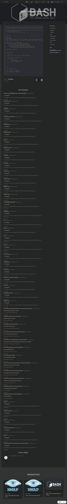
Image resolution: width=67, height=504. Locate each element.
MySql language (53, 36)
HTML (51, 34)
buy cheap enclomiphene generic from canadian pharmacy (18, 308)
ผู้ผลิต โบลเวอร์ (7, 186)
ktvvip (5, 420)
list (60, 50)
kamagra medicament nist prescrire (12, 316)
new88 (5, 401)
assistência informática (9, 116)
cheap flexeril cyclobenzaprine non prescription (15, 339)
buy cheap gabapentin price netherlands (13, 347)
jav (4, 220)
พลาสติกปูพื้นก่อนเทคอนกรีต (9, 202)
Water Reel (6, 171)
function (57, 50)
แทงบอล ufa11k (7, 178)
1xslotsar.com (7, 254)
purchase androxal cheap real (11, 324)
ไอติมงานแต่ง (6, 300)
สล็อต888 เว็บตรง (7, 132)
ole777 (5, 435)
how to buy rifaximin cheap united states (14, 378)
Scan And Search (53, 40)
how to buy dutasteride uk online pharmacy (14, 331)
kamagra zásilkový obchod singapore (13, 394)
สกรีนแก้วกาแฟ (7, 124)
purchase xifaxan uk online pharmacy (13, 386)
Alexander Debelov (8, 293)
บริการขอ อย (6, 269)
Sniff (51, 42)
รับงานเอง (6, 285)
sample (56, 52)
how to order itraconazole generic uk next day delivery (17, 362)
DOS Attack (52, 32)
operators (52, 52)
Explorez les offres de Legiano (11, 277)
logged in (14, 455)
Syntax (59, 52)
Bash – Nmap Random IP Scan (33, 495)
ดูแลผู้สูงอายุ (6, 211)
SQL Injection (52, 44)
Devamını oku (7, 101)
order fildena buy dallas (9, 355)
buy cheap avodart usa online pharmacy (13, 370)
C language (52, 30)
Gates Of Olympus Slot (9, 427)
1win (5, 235)
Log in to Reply (6, 99)
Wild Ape (6, 163)
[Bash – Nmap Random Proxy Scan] (13, 485)
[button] (61, 502)
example (52, 50)
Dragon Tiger (7, 194)
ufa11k (5, 228)
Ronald (5, 140)
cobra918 (6, 155)
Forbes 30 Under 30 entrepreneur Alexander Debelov (16, 443)
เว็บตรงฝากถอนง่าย (8, 410)
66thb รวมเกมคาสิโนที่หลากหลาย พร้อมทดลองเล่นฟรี (15, 93)
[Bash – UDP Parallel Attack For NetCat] (54, 484)
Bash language (11, 79)
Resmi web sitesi (8, 147)
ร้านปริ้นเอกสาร (7, 261)
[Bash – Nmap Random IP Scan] (33, 485)
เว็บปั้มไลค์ (6, 108)
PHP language (52, 38)
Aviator (5, 245)
